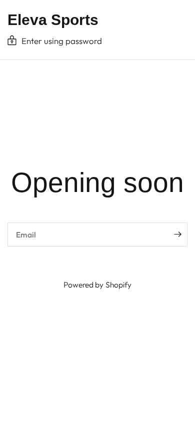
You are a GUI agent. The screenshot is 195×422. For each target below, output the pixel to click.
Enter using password (62, 41)
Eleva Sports (53, 20)
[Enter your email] (178, 234)
